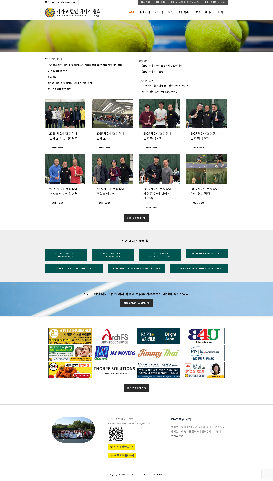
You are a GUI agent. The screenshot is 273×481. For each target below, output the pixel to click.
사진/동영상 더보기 (136, 218)
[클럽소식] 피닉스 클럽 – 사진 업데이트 (162, 66)
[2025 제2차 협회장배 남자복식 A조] (159, 113)
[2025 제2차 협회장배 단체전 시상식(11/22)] (65, 113)
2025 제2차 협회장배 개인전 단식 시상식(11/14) (157, 194)
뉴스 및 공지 (53, 59)
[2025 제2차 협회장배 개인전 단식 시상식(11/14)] (159, 169)
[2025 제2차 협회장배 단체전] (112, 113)
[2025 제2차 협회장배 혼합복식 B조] (112, 169)
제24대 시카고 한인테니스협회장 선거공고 (70, 83)
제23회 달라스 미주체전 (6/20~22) (159, 92)
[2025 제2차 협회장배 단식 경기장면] (206, 169)
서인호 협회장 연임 (58, 71)
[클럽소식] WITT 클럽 (153, 72)
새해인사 (52, 77)
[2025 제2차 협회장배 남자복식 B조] (206, 113)
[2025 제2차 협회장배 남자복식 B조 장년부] (65, 169)
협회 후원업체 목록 (136, 388)
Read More (57, 148)
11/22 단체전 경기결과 (59, 89)
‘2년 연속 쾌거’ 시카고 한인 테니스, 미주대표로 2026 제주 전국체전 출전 (85, 65)
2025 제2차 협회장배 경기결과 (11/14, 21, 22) (165, 86)
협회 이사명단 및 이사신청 (136, 303)
